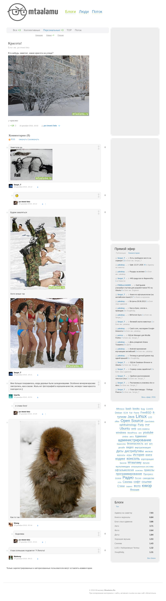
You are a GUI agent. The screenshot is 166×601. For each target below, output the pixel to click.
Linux (141, 416)
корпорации (147, 459)
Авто (117, 526)
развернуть (34, 139)
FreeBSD (146, 412)
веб (146, 444)
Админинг (141, 436)
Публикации (121, 253)
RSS (13, 139)
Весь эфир (146, 397)
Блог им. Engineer (131, 290)
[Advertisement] (139, 84)
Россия (138, 478)
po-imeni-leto (50, 125)
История (138, 454)
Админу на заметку (123, 513)
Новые (49, 35)
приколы (149, 470)
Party (141, 424)
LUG (150, 417)
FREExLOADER (124, 285)
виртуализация (143, 447)
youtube (148, 432)
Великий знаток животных (140, 322)
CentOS (149, 409)
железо (149, 451)
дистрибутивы (134, 451)
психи (118, 478)
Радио (128, 477)
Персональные (51, 30)
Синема (127, 481)
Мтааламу (135, 462)
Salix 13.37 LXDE (136, 265)
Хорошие (39, 35)
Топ (117, 506)
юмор (147, 485)
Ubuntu (125, 428)
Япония (134, 489)
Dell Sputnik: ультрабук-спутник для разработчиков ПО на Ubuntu (134, 287)
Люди (84, 11)
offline (117, 421)
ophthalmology (127, 424)
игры (129, 455)
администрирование (134, 440)
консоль (133, 459)
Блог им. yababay (122, 324)
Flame (136, 413)
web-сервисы (143, 429)
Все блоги (151, 558)
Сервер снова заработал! (140, 369)
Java (131, 416)
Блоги (70, 11)
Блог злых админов (123, 372)
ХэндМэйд (131, 311)
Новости (121, 281)
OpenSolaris (149, 421)
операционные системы (142, 466)
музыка (146, 463)
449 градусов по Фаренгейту (141, 278)
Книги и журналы (143, 297)
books (136, 408)
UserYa (17, 395)
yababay (121, 265)
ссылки (146, 481)
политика (139, 470)
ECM (126, 413)
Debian (118, 412)
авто (132, 436)
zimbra (125, 436)
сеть (119, 482)
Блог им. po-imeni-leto (18, 47)
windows (121, 432)
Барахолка (121, 444)
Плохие (61, 35)
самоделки (148, 478)
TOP (69, 30)
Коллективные (32, 30)
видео (130, 447)
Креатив (123, 463)
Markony (17, 556)
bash (128, 408)
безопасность (135, 443)
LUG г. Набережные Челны (127, 548)
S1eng (16, 523)
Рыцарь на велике (137, 272)
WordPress (132, 433)
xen (140, 433)
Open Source (132, 420)
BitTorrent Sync (136, 315)
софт (137, 481)
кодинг (120, 458)
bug (143, 408)
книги (149, 454)
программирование (129, 473)
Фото (137, 486)
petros (120, 335)
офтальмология (124, 470)
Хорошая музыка (122, 539)
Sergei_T (17, 185)
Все (15, 30)
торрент (129, 486)
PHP (147, 425)
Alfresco (120, 408)
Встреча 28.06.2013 (138, 301)
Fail (130, 413)
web (133, 428)
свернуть (23, 139)
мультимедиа (123, 466)
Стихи (121, 486)
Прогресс (148, 474)
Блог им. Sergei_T (134, 261)
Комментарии (134, 253)
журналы (121, 455)
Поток (97, 11)
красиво (14, 120)
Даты (129, 345)
